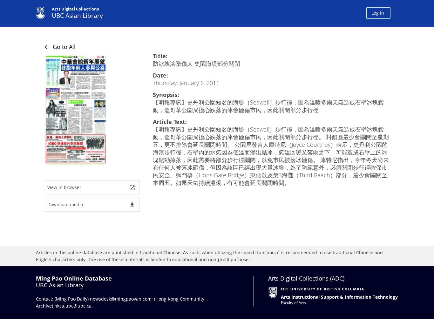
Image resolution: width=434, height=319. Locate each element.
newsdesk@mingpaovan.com (121, 299)
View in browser (91, 187)
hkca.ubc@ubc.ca (73, 306)
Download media (91, 204)
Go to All (60, 47)
